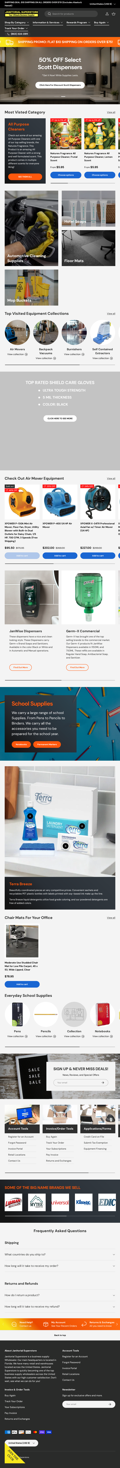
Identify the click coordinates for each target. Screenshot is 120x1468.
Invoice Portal (15, 1148)
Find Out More (20, 667)
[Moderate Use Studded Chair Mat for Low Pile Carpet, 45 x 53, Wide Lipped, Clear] (22, 941)
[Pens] (17, 1014)
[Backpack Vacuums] (45, 332)
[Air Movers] (17, 332)
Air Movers (17, 349)
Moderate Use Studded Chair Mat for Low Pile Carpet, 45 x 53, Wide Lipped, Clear (21, 966)
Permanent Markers (47, 744)
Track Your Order (55, 1142)
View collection (72, 1036)
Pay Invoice (52, 1154)
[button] (113, 14)
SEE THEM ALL (25, 176)
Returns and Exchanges (58, 1160)
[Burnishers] (74, 332)
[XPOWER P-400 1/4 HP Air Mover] (60, 502)
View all (111, 112)
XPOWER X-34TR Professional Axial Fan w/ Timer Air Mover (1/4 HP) (97, 527)
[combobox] (71, 14)
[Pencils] (45, 1014)
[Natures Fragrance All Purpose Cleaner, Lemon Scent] (99, 133)
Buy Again (51, 1136)
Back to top (60, 1335)
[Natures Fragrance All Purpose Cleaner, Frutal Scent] (65, 133)
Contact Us (14, 1160)
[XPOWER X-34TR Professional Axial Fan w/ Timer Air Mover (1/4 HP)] (97, 502)
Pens (17, 1031)
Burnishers (74, 349)
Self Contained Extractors (102, 351)
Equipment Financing (95, 1148)
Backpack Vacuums (46, 351)
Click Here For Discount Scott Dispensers (60, 85)
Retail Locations (16, 1154)
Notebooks (21, 744)
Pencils (46, 1031)
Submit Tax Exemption (96, 1142)
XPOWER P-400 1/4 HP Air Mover (57, 525)
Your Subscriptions (56, 1148)
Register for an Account (21, 1136)
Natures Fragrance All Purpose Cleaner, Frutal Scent (63, 157)
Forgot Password (17, 1142)
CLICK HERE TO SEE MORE (60, 418)
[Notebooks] (102, 1014)
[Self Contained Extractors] (102, 332)
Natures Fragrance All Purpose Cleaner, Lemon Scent (98, 157)
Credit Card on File (94, 1136)
